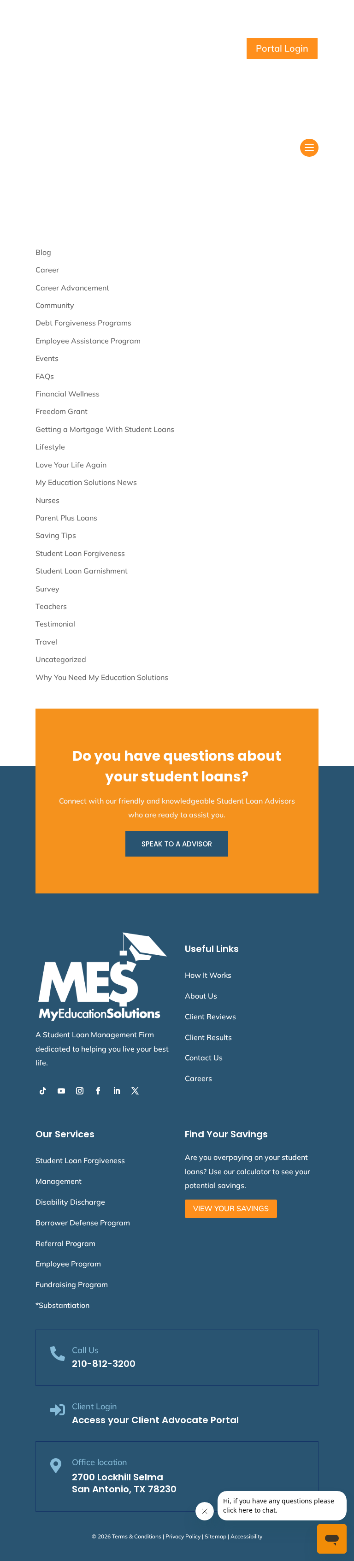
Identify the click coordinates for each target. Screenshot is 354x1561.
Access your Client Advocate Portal (155, 1419)
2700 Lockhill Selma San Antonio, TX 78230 (124, 1483)
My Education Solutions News (86, 482)
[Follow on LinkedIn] (116, 1090)
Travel (46, 641)
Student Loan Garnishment (81, 570)
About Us (201, 995)
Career (47, 269)
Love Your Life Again (70, 464)
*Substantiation (62, 1305)
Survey (47, 588)
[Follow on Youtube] (61, 1090)
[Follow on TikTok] (42, 1090)
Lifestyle (50, 446)
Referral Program (65, 1243)
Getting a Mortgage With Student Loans (104, 429)
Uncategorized (60, 659)
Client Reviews (210, 1016)
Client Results (208, 1037)
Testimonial (55, 623)
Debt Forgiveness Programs (83, 322)
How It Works (208, 975)
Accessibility (246, 1536)
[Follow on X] (135, 1090)
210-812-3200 (104, 1363)
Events (47, 358)
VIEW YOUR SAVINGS (231, 1208)
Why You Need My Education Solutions (101, 677)
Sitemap (215, 1536)
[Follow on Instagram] (79, 1090)
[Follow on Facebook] (98, 1090)
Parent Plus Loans (66, 517)
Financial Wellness (67, 393)
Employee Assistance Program (88, 340)
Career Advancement (72, 287)
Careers (198, 1078)
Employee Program (68, 1263)
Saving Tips (55, 535)
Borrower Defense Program (82, 1222)
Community (54, 305)
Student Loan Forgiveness (80, 553)
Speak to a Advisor (177, 844)
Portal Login (282, 48)
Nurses (47, 500)
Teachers (51, 606)
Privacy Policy (183, 1536)
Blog (43, 252)
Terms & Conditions (136, 1536)
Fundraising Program (71, 1284)
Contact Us (204, 1057)
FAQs (44, 376)
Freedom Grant (61, 411)
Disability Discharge (70, 1201)
